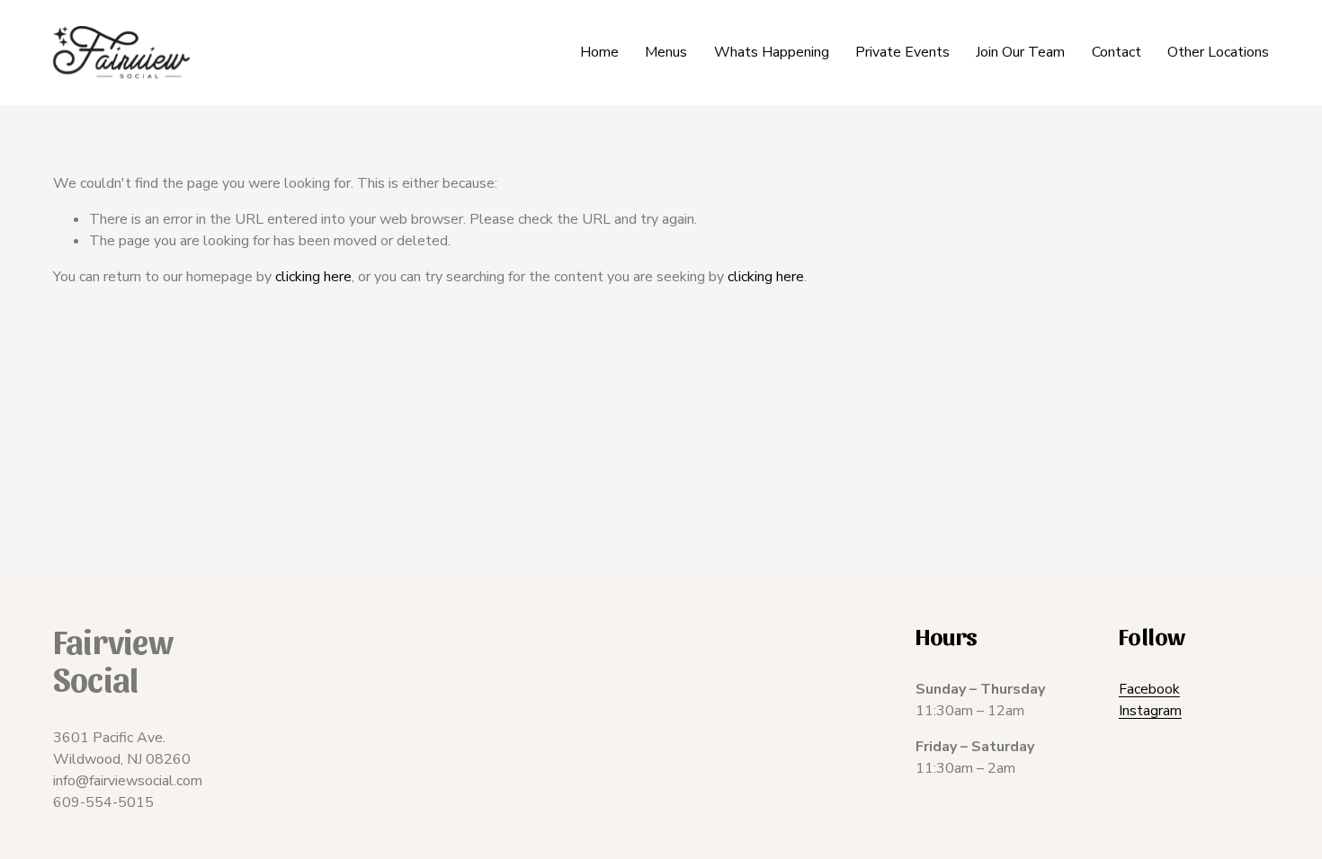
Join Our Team (1020, 52)
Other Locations (1218, 52)
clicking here (313, 277)
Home (599, 52)
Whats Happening (771, 52)
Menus (666, 52)
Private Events (902, 52)
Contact (1116, 52)
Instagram (1150, 711)
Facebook (1149, 689)
